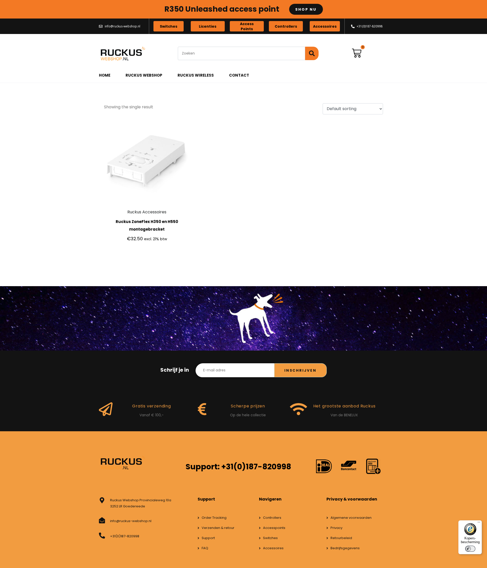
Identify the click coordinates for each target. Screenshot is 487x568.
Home (104, 75)
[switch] (470, 549)
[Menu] (479, 523)
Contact (239, 75)
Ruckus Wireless (196, 75)
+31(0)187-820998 (124, 536)
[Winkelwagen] (357, 53)
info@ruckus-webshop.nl (130, 521)
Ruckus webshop (144, 75)
